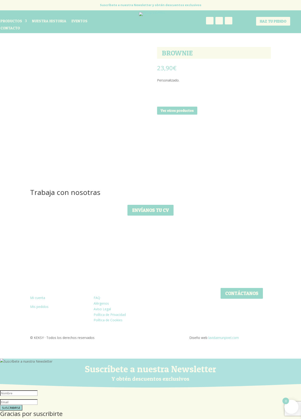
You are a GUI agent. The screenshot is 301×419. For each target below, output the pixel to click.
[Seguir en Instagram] (210, 20)
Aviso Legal (102, 309)
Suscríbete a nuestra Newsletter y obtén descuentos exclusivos (150, 5)
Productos (11, 21)
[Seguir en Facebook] (219, 20)
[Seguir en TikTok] (228, 20)
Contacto (10, 28)
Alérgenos (101, 303)
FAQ (97, 297)
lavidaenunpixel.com (223, 337)
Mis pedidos (39, 306)
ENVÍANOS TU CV (150, 210)
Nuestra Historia (49, 21)
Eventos (79, 21)
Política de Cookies (108, 320)
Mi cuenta (37, 297)
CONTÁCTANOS (241, 293)
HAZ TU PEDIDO (273, 21)
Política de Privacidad (110, 314)
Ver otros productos (177, 110)
